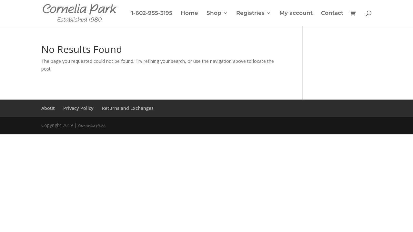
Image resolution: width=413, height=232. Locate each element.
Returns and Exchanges (128, 108)
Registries (250, 13)
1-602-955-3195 (151, 13)
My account (296, 13)
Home (189, 13)
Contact (332, 13)
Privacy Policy (78, 108)
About (48, 108)
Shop (213, 13)
